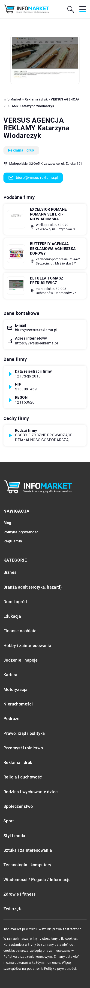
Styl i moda (14, 835)
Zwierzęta (13, 908)
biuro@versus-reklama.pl (37, 177)
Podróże (11, 718)
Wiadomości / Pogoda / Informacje (37, 879)
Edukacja (12, 616)
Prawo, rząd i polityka (24, 733)
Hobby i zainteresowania (27, 645)
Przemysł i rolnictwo (23, 747)
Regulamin (12, 541)
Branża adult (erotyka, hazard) (32, 587)
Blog (7, 523)
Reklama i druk (21, 150)
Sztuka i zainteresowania (27, 850)
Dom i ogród (15, 601)
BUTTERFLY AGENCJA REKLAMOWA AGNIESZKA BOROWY (53, 249)
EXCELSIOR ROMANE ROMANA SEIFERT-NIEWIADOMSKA (48, 214)
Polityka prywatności (21, 532)
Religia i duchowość (22, 777)
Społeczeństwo (18, 806)
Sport (8, 820)
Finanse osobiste (19, 630)
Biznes (9, 572)
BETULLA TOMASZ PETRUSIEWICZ (46, 280)
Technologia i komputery (27, 864)
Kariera (10, 674)
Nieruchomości (18, 704)
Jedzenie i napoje (20, 660)
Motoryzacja (15, 689)
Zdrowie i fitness (19, 894)
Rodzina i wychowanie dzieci (31, 791)
